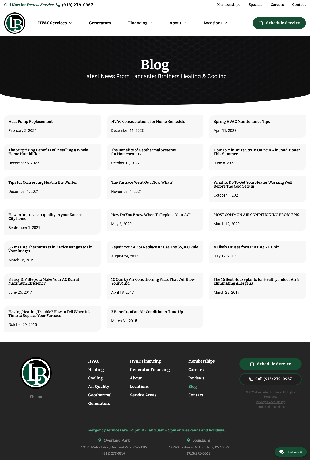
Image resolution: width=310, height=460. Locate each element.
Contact (299, 5)
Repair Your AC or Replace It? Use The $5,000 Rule (154, 247)
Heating (96, 369)
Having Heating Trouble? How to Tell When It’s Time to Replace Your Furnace (49, 313)
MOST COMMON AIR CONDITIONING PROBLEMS (256, 214)
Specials (255, 5)
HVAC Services (52, 23)
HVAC (93, 361)
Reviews (196, 378)
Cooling (95, 378)
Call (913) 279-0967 (273, 379)
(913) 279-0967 (113, 453)
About (175, 23)
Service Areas (143, 395)
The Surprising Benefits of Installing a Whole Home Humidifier (48, 152)
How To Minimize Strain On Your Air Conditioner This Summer (257, 152)
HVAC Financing (145, 361)
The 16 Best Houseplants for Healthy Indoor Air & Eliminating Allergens (257, 281)
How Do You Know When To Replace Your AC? (151, 214)
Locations (213, 23)
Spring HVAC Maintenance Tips (242, 121)
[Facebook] (31, 397)
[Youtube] (40, 397)
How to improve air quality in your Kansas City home (45, 216)
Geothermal (100, 395)
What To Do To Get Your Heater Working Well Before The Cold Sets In (253, 184)
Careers (277, 5)
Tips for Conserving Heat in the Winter (42, 182)
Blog (192, 386)
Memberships (228, 5)
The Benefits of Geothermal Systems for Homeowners (143, 152)
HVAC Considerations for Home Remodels (148, 121)
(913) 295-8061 (198, 453)
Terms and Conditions (270, 407)
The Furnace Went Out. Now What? (142, 182)
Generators (100, 23)
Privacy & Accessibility (270, 402)
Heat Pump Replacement (30, 121)
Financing (137, 23)
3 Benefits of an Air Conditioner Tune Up (147, 311)
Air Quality (98, 386)
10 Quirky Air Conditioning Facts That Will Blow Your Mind (153, 281)
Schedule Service (282, 23)
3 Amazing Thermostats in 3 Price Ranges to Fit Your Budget (50, 249)
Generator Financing (150, 369)
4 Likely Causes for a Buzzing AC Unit (246, 247)
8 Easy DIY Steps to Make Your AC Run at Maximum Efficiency (43, 281)
